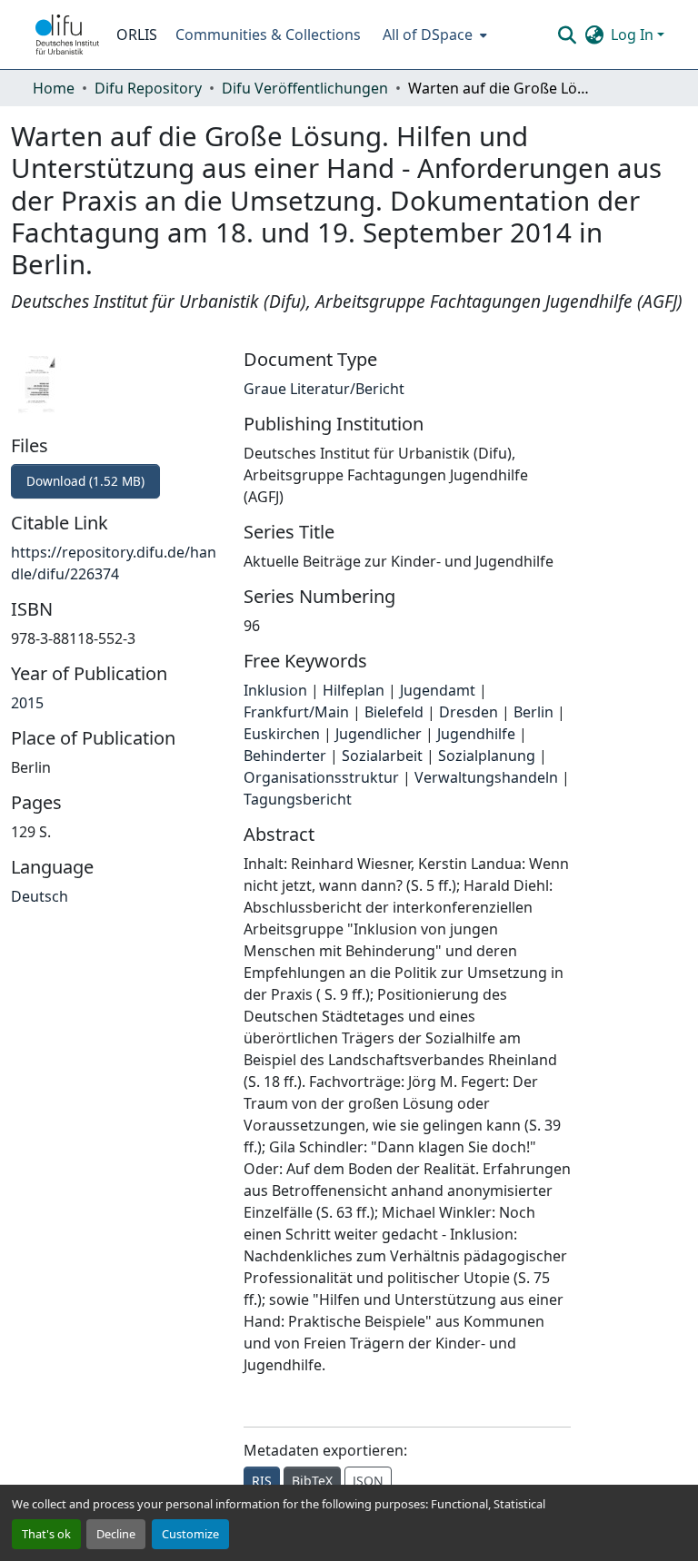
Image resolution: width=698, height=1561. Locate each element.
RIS (262, 1480)
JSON (368, 1480)
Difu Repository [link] (148, 88)
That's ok (46, 1534)
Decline (115, 1534)
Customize (190, 1534)
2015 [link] (27, 703)
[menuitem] (433, 34)
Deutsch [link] (39, 896)
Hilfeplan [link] (353, 690)
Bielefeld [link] (394, 712)
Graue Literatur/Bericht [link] (324, 389)
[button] (67, 34)
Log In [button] (634, 34)
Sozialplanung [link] (486, 756)
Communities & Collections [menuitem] (268, 34)
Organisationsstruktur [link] (321, 777)
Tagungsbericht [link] (298, 799)
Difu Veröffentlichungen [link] (305, 88)
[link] (116, 481)
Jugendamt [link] (437, 690)
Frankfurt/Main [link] (296, 712)
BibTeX (312, 1480)
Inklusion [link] (275, 690)
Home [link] (54, 88)
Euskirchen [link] (282, 734)
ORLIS (136, 34)
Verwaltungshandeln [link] (486, 777)
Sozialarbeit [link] (382, 756)
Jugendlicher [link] (378, 734)
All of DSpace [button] (428, 34)
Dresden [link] (468, 712)
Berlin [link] (533, 712)
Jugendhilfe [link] (476, 734)
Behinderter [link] (285, 756)
